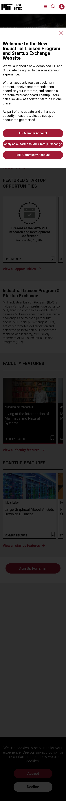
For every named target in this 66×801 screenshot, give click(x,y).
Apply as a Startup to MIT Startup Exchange (33, 144)
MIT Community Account (33, 155)
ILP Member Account (33, 133)
